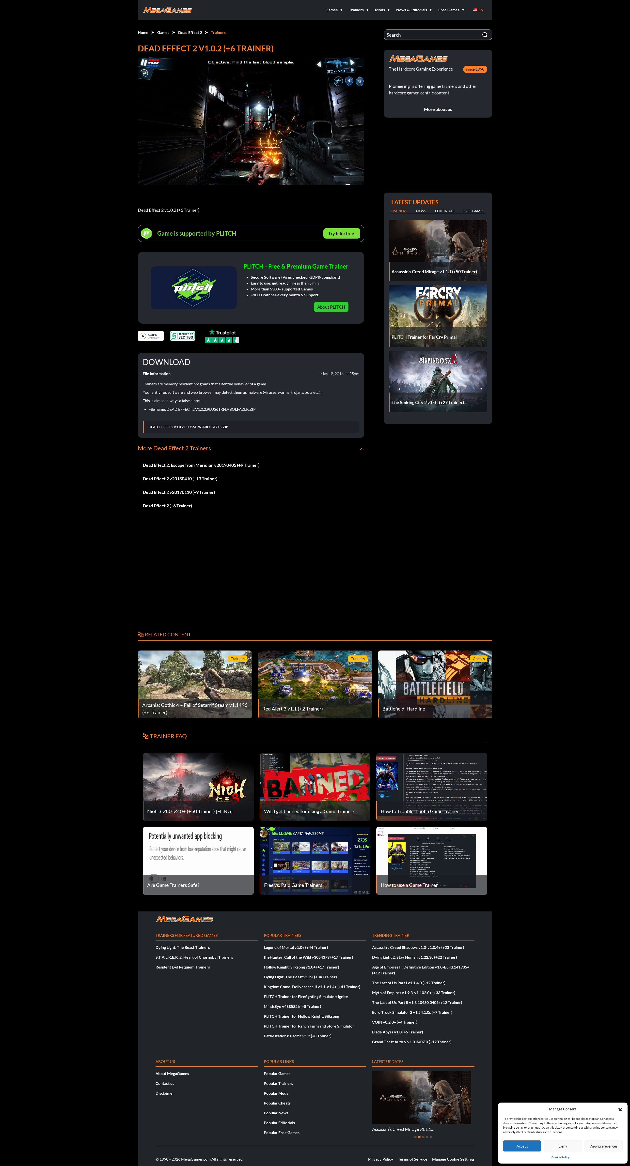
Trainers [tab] (399, 211)
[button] (620, 1108)
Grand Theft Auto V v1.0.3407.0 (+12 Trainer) (412, 1041)
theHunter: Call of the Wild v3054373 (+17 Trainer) (308, 957)
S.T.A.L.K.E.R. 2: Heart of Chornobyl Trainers (194, 957)
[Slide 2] (419, 1137)
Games (163, 32)
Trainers (218, 32)
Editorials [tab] (444, 211)
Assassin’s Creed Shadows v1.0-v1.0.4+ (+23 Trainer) (418, 947)
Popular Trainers (278, 1083)
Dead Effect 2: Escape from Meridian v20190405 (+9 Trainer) (201, 465)
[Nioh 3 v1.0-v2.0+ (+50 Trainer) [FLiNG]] (198, 786)
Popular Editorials (279, 1122)
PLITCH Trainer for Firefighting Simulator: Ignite (306, 996)
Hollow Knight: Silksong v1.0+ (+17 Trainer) (301, 967)
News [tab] (421, 211)
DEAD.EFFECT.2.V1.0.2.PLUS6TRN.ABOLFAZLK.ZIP (188, 427)
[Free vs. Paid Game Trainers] (315, 860)
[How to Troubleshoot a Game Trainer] (431, 786)
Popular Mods (276, 1093)
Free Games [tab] (473, 211)
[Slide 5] (431, 1137)
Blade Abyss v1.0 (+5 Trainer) (397, 1032)
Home (143, 32)
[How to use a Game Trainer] (431, 860)
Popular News (276, 1112)
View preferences (603, 1146)
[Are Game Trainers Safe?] (198, 860)
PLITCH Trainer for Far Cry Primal (451, 1129)
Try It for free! (342, 233)
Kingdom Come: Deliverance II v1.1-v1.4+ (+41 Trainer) (312, 986)
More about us (438, 109)
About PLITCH (331, 307)
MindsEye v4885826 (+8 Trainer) (292, 1006)
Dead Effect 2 (190, 32)
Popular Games (277, 1073)
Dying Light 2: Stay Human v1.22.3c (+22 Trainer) (414, 957)
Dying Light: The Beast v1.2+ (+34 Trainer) (300, 976)
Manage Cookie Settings (453, 1159)
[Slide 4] (427, 1137)
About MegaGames (172, 1073)
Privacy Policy (380, 1159)
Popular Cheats (277, 1103)
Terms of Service (412, 1159)
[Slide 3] (423, 1137)
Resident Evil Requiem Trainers (183, 967)
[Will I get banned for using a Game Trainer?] (315, 786)
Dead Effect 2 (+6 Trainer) (167, 505)
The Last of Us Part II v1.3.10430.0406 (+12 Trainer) (417, 1002)
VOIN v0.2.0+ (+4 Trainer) (394, 1022)
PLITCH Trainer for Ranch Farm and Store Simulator (309, 1026)
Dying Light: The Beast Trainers (183, 947)
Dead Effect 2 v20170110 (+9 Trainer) (179, 492)
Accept (522, 1146)
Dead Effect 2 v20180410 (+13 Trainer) (180, 478)
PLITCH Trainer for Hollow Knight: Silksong (301, 1016)
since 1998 (475, 69)
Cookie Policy (560, 1157)
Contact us (165, 1083)
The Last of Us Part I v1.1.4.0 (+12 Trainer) (408, 982)
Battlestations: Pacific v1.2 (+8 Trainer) (297, 1035)
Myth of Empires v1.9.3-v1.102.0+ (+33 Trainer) (413, 992)
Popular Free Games (281, 1132)
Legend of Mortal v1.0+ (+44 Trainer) (296, 947)
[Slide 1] (415, 1137)
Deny (563, 1146)
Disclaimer (165, 1093)
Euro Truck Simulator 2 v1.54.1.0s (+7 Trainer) (412, 1012)
